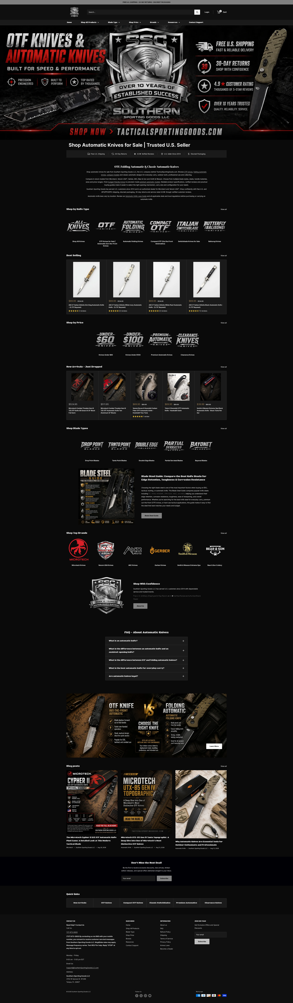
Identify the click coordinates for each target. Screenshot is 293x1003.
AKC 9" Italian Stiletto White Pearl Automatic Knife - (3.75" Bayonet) (165, 306)
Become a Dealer (166, 949)
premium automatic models (150, 182)
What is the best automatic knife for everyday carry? (136, 668)
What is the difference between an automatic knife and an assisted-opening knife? (138, 650)
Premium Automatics (186, 903)
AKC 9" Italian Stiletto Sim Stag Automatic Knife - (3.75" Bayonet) (86, 306)
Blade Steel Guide (151, 516)
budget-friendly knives (116, 182)
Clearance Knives (213, 903)
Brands (153, 22)
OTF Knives (106, 903)
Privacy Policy (165, 942)
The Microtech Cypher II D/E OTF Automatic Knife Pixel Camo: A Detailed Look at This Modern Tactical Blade (91, 840)
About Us (140, 606)
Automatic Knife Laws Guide (136, 196)
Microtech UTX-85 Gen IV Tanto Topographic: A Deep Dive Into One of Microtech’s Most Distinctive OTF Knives (145, 840)
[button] (74, 311)
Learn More (214, 746)
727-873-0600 (72, 932)
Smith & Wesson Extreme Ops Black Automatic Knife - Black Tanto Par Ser (210, 410)
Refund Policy (165, 932)
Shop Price (133, 22)
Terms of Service (166, 939)
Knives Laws (165, 945)
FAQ (161, 928)
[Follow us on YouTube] (149, 995)
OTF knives (188, 172)
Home (69, 22)
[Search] (197, 12)
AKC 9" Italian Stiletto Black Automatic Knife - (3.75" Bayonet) (206, 306)
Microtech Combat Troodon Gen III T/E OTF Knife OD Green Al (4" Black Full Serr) (82, 410)
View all (224, 209)
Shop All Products (88, 22)
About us (163, 925)
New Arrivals (79, 903)
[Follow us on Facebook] (136, 995)
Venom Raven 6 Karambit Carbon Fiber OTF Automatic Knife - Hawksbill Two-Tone (145, 410)
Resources (172, 22)
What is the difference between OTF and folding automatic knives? (143, 660)
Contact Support (196, 22)
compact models (113, 175)
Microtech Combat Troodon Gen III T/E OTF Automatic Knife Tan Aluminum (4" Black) (113, 410)
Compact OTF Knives (133, 903)
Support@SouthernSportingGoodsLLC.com (82, 968)
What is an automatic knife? (123, 641)
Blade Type (112, 22)
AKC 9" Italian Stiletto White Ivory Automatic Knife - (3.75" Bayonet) (125, 306)
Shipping (163, 935)
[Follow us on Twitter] (141, 995)
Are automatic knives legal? (123, 676)
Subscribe (164, 878)
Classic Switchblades (159, 903)
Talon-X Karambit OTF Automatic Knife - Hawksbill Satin (177, 409)
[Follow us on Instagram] (145, 995)
